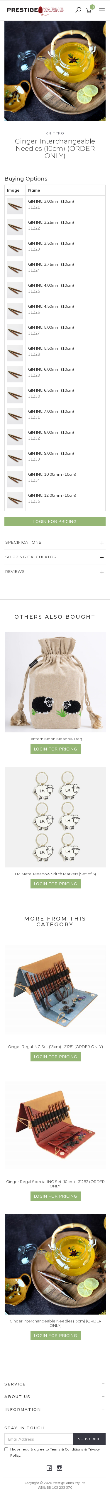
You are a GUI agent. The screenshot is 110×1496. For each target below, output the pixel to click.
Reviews (15, 571)
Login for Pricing (55, 521)
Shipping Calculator (31, 556)
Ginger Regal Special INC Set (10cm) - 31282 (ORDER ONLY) (55, 1184)
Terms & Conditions (66, 1449)
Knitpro (55, 133)
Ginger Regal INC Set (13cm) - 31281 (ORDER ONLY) (55, 1046)
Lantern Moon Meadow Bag (55, 738)
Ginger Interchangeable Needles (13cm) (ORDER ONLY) (55, 1323)
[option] (55, 71)
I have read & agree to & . (55, 1452)
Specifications (23, 542)
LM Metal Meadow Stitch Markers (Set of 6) (55, 874)
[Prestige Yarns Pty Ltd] (35, 10)
